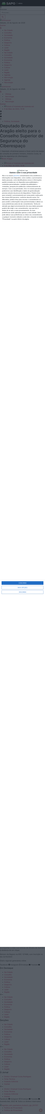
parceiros (17, 175)
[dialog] (22, 557)
